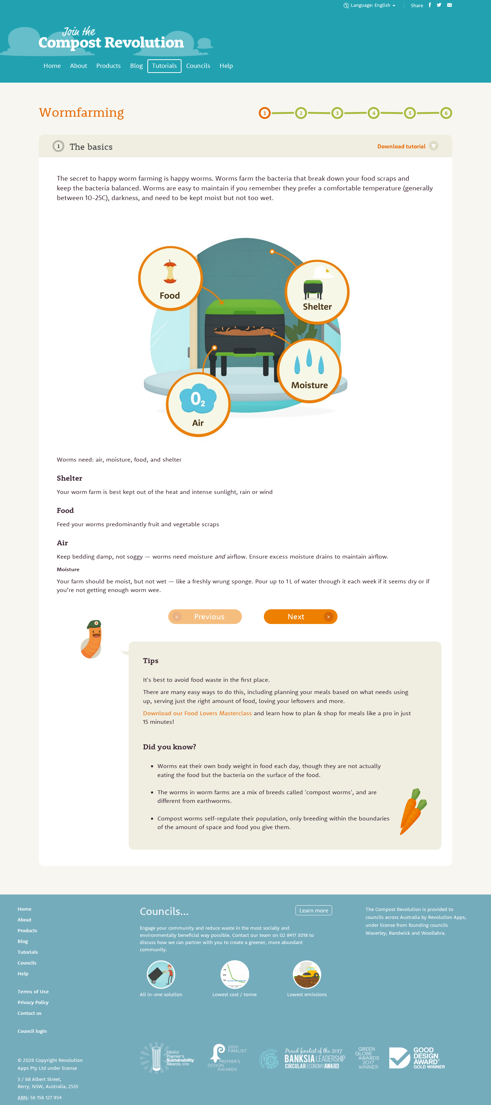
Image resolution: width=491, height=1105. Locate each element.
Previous (200, 616)
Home (52, 65)
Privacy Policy (33, 1002)
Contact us (30, 1013)
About (78, 65)
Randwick (399, 933)
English (371, 5)
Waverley (376, 933)
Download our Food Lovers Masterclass (197, 713)
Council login (32, 1031)
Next (309, 616)
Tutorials (164, 65)
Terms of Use (33, 991)
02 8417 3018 (294, 935)
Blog (136, 65)
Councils (198, 65)
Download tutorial (406, 146)
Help (226, 65)
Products (108, 65)
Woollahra (432, 933)
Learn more (313, 910)
